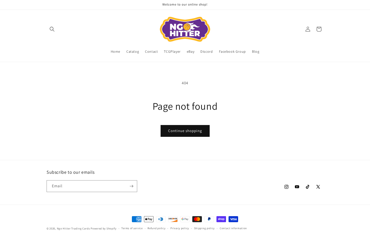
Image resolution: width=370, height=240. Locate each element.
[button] (52, 29)
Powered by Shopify (104, 228)
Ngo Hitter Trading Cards (73, 228)
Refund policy (156, 228)
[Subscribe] (131, 186)
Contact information (233, 228)
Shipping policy (204, 228)
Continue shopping (185, 130)
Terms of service (131, 228)
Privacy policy (179, 228)
